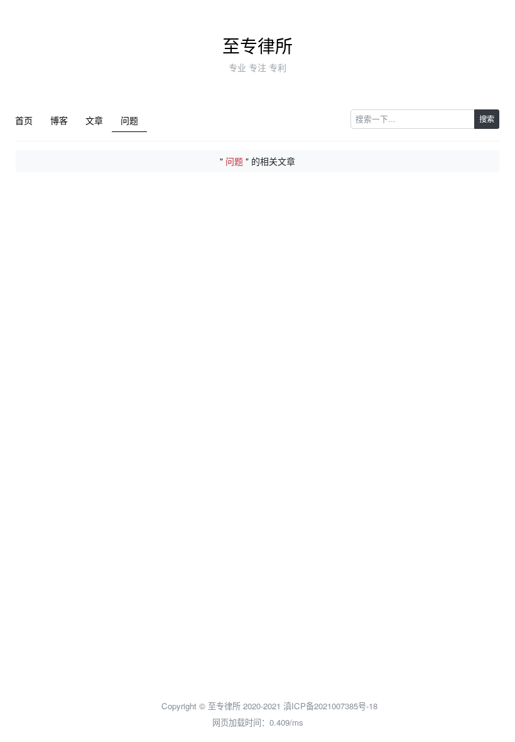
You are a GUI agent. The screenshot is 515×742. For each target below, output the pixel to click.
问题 (129, 120)
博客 (59, 120)
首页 (24, 120)
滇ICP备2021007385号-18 (330, 706)
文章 (94, 120)
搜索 (486, 118)
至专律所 (257, 45)
